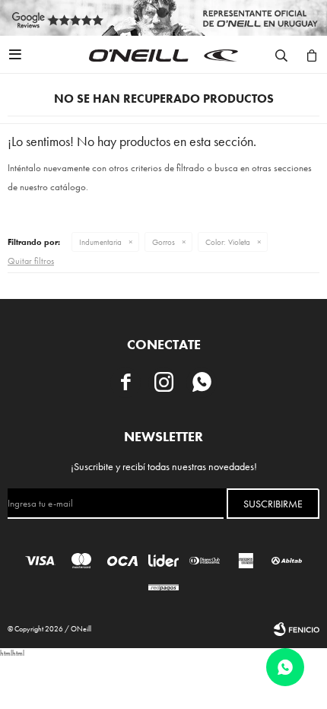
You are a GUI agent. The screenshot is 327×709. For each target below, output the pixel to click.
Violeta (227, 242)
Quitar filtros (31, 261)
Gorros (163, 242)
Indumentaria (100, 242)
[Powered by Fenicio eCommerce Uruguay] (296, 629)
